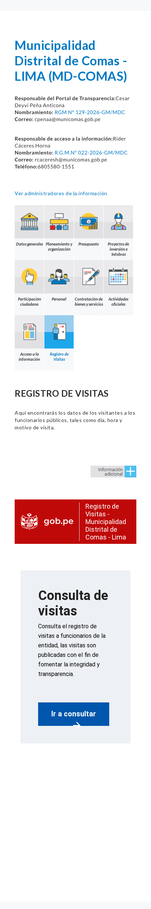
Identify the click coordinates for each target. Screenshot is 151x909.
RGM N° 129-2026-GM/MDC (90, 112)
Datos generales (29, 243)
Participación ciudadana (29, 301)
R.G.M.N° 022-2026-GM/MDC (91, 152)
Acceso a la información (29, 356)
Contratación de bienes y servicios (89, 301)
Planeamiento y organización (59, 246)
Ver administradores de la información (61, 193)
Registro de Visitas (59, 356)
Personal (59, 299)
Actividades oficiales (118, 301)
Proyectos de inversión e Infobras (118, 249)
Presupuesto (88, 243)
